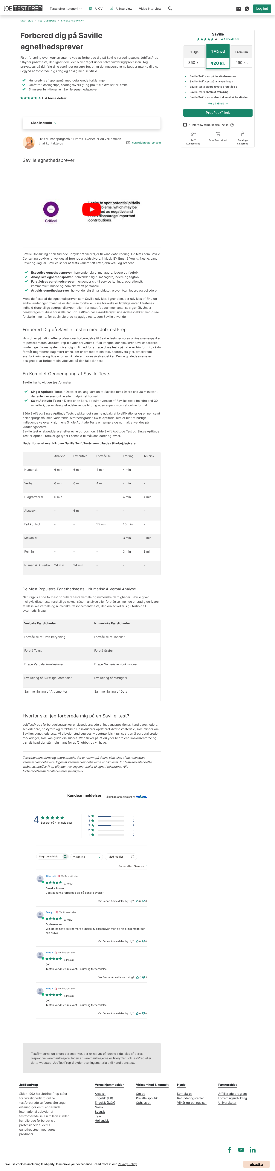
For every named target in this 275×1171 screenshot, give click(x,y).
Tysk (98, 1116)
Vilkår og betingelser (192, 1102)
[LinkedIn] (253, 1150)
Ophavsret (143, 1102)
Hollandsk (102, 1120)
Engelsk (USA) (105, 1102)
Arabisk (100, 1093)
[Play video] (91, 209)
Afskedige (256, 1164)
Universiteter (227, 1102)
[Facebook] (230, 1150)
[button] (65, 8)
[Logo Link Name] (23, 7)
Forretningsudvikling (232, 1098)
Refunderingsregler (190, 1098)
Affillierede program (232, 1093)
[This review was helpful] (137, 901)
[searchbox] (49, 856)
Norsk (99, 1107)
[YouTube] (241, 1150)
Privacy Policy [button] (127, 1164)
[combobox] (87, 856)
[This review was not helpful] (143, 901)
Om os (140, 1093)
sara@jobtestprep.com (146, 142)
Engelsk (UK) (104, 1098)
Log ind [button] (262, 8)
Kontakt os (184, 1093)
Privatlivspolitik (147, 1098)
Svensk (100, 1111)
